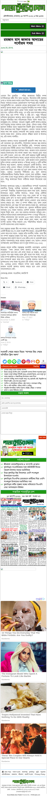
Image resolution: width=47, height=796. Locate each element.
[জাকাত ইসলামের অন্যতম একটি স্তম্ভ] (10, 331)
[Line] (14, 360)
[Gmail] (33, 360)
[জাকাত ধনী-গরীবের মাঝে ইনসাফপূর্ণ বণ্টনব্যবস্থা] (31, 306)
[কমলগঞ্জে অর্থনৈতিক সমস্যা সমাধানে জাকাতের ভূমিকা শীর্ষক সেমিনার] (10, 306)
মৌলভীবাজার (6, 774)
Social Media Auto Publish (14, 795)
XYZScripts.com (35, 795)
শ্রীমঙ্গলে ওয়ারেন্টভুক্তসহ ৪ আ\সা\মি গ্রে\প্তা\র (21, 464)
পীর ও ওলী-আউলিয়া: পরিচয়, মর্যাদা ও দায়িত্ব (17, 385)
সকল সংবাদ (16, 772)
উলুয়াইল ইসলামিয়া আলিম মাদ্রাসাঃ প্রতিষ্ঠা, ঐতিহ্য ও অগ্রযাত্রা (22, 388)
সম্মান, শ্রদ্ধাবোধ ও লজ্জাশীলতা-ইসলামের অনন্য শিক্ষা (20, 376)
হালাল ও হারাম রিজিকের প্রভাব (13, 390)
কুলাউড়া (31, 772)
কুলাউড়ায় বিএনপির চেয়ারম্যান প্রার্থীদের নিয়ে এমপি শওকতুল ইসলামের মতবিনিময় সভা (24, 480)
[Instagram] (28, 360)
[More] (38, 360)
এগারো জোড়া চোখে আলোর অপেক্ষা (15, 369)
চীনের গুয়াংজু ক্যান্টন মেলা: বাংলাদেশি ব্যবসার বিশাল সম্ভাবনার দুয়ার (25, 372)
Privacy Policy (40, 774)
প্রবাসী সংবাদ (29, 774)
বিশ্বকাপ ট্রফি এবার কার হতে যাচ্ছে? (15, 381)
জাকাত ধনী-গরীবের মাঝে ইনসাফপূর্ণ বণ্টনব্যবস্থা (30, 314)
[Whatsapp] (9, 360)
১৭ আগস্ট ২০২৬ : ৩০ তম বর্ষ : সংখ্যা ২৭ (23, 496)
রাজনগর (14, 774)
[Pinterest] (23, 360)
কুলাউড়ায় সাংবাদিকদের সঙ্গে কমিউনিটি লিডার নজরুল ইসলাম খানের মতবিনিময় (22, 468)
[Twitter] (5, 360)
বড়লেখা (42, 772)
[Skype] (19, 360)
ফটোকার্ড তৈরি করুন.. (25, 90)
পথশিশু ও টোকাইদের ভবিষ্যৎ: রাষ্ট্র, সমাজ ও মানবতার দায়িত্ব (22, 383)
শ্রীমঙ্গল (21, 774)
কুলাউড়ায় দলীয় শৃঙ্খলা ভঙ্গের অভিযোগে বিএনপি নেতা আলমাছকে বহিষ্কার (23, 486)
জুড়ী (37, 772)
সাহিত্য (42, 366)
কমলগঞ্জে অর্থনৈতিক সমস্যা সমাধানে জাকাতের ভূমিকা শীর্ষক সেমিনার (9, 315)
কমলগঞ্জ (24, 772)
